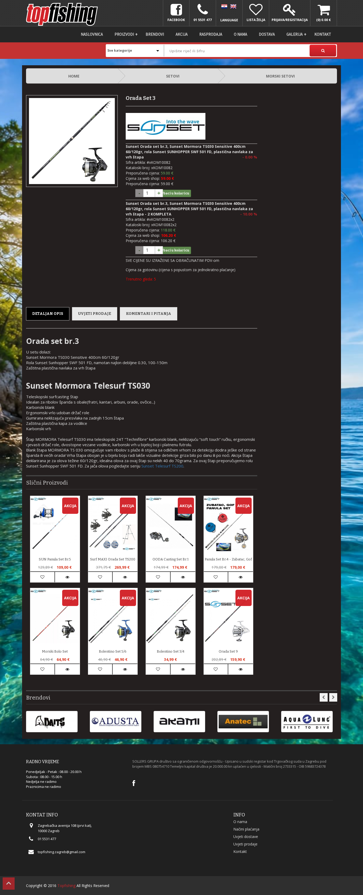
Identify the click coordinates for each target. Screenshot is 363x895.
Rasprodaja (210, 34)
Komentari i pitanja (148, 313)
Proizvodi (124, 34)
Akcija (182, 34)
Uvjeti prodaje (94, 313)
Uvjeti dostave (245, 836)
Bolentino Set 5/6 (112, 651)
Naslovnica (92, 34)
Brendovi (155, 34)
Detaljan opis (47, 313)
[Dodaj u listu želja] (42, 577)
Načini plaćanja (246, 829)
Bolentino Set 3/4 (170, 651)
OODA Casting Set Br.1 (171, 559)
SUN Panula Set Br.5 (55, 559)
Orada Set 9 (228, 651)
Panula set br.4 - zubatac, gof (228, 559)
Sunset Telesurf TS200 (162, 466)
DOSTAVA (267, 34)
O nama (240, 34)
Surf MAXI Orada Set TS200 (112, 559)
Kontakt (322, 34)
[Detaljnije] (67, 577)
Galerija (294, 34)
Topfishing (66, 885)
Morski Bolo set (55, 651)
